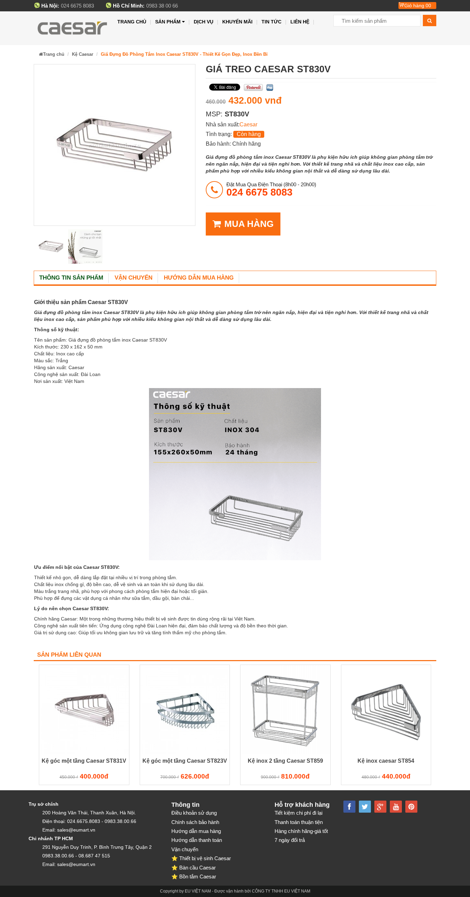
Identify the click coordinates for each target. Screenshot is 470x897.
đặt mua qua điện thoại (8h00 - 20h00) (271, 189)
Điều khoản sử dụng (194, 813)
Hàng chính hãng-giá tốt (301, 831)
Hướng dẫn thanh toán (196, 840)
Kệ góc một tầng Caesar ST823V (184, 761)
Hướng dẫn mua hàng (199, 277)
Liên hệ (299, 21)
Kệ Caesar (82, 54)
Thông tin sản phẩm (71, 277)
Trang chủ (131, 21)
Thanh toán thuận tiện (299, 822)
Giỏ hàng (417, 5)
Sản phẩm (168, 21)
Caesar (248, 124)
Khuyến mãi (237, 21)
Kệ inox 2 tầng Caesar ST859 (285, 761)
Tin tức (271, 21)
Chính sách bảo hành (195, 822)
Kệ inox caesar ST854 (385, 761)
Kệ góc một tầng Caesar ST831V (84, 761)
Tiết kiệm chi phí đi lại (298, 813)
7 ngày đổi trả (290, 840)
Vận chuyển (133, 277)
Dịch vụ (203, 21)
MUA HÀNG (249, 224)
